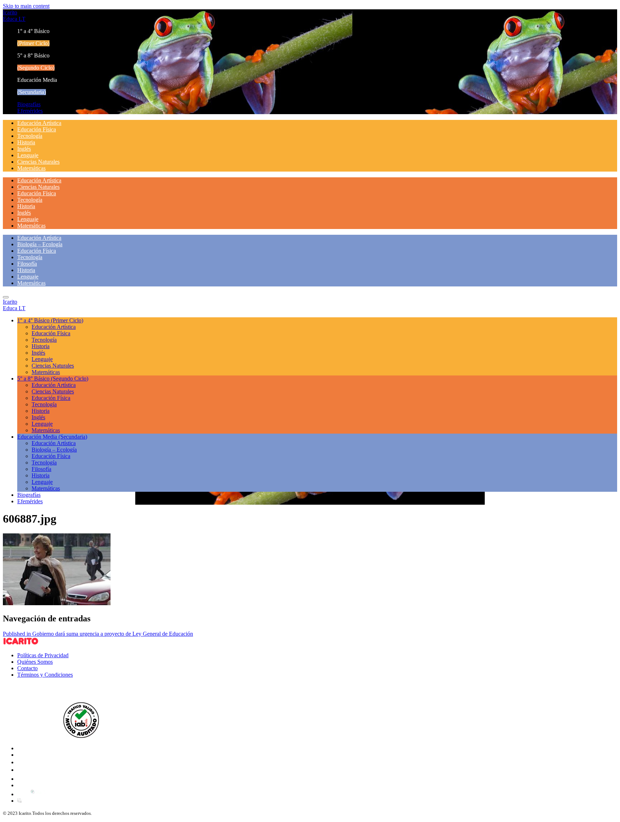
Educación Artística (39, 123)
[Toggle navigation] (6, 297)
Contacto (27, 668)
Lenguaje (27, 155)
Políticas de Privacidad (43, 655)
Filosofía (27, 264)
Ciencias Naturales (38, 162)
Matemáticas (31, 168)
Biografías (29, 104)
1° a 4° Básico (50, 320)
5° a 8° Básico (52, 378)
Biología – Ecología (39, 244)
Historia (26, 142)
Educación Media (52, 437)
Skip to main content (26, 6)
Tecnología (29, 136)
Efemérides (30, 111)
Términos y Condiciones (45, 675)
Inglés (24, 149)
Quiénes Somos (35, 662)
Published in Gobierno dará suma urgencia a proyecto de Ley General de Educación (98, 634)
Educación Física (36, 129)
